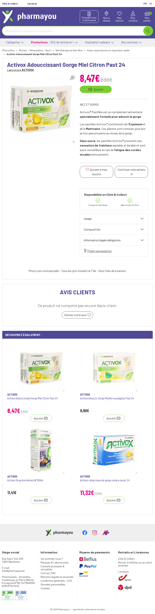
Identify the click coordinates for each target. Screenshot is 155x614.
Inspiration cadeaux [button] (98, 42)
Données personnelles (53, 584)
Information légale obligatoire (102, 240)
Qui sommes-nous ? (52, 558)
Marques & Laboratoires (55, 562)
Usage (88, 218)
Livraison (123, 571)
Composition (92, 229)
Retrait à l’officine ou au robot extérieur (135, 564)
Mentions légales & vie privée (57, 576)
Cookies (45, 588)
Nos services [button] (129, 42)
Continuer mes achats (131, 169)
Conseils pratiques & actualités (52, 568)
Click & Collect (126, 558)
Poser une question (99, 251)
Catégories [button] (13, 42)
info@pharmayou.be (13, 570)
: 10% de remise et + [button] (52, 42)
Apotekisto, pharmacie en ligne (89, 609)
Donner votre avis (76, 315)
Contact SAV (48, 573)
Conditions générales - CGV (56, 580)
